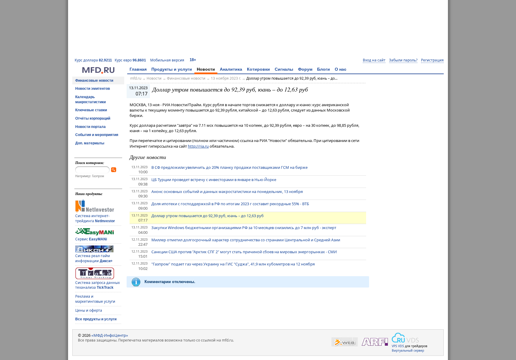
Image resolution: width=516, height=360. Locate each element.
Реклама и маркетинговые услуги (95, 299)
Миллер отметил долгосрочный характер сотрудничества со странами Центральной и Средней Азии (245, 239)
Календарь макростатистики (90, 99)
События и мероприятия (96, 135)
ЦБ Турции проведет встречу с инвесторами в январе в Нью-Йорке (213, 179)
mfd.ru (135, 78)
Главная (138, 69)
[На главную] (98, 72)
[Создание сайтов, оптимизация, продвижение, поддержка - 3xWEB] (344, 342)
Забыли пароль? (403, 60)
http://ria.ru (198, 146)
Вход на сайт (374, 60)
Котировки (258, 69)
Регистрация (432, 60)
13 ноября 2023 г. (226, 78)
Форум (305, 69)
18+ (193, 60)
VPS (394, 346)
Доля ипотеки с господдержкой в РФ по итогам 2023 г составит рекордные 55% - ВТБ (230, 203)
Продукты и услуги (171, 69)
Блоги (323, 69)
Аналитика (231, 69)
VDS (401, 346)
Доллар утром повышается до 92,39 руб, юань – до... (291, 78)
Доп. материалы (89, 143)
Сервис (91, 239)
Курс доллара (93, 60)
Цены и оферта (88, 310)
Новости (206, 69)
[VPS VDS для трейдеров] (405, 338)
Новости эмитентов (92, 88)
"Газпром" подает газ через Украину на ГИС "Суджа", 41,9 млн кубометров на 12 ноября (233, 264)
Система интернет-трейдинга (95, 218)
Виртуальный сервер (408, 350)
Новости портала (90, 127)
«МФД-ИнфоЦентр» (109, 335)
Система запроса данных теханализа (97, 285)
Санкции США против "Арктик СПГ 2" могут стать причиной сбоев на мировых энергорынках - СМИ (244, 251)
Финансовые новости (94, 80)
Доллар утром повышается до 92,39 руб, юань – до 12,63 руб (207, 215)
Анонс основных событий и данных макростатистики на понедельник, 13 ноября (227, 191)
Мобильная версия (167, 60)
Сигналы (284, 69)
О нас (340, 69)
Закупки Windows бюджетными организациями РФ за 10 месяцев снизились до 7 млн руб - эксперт (243, 227)
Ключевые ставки (91, 110)
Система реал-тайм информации (94, 258)
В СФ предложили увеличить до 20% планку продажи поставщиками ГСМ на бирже (229, 167)
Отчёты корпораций (92, 118)
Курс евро (130, 60)
